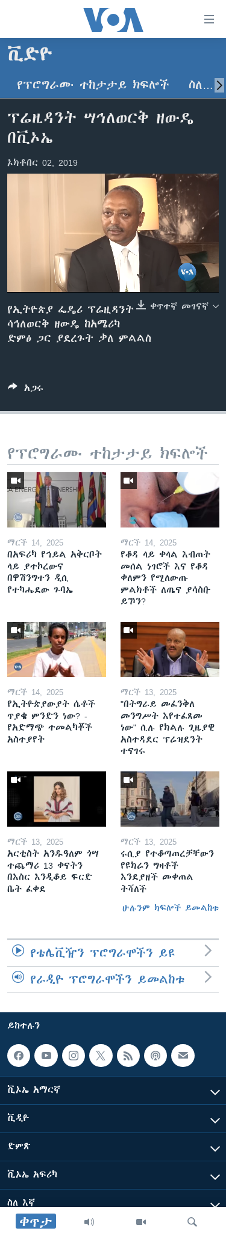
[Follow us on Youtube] (45, 1055)
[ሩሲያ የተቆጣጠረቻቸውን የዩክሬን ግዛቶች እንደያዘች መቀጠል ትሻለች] (170, 799)
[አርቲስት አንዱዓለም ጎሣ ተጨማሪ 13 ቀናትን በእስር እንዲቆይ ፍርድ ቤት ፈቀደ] (56, 799)
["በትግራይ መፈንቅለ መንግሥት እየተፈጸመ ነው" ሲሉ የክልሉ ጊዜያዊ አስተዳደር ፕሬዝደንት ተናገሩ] (170, 649)
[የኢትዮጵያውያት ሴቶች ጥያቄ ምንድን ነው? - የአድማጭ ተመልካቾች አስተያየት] (56, 649)
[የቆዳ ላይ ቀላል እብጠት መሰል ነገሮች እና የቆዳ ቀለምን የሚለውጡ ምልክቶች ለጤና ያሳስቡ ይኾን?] (170, 499)
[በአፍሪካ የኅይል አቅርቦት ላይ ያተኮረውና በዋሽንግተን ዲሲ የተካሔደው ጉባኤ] (56, 499)
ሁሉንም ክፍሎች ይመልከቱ (170, 908)
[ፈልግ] (192, 1222)
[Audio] (89, 1222)
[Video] (141, 1222)
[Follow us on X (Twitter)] (100, 1055)
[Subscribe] (182, 1055)
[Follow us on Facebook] (18, 1055)
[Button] (25, 390)
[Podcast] (155, 1055)
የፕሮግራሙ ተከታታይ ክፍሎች (93, 85)
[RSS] (128, 1055)
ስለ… (201, 85)
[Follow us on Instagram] (73, 1055)
